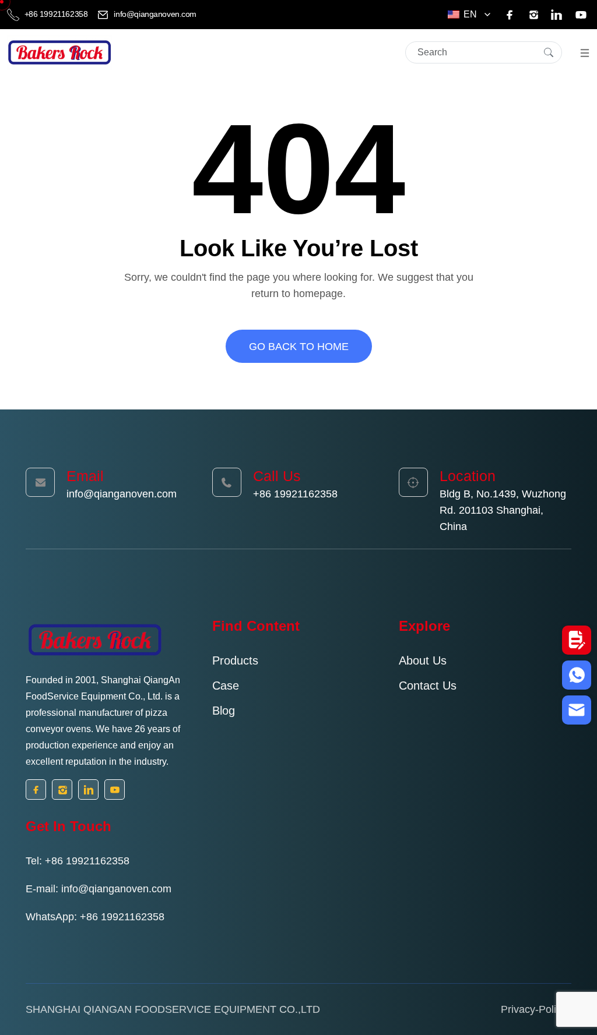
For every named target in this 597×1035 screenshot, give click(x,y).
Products (235, 660)
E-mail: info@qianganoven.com (98, 889)
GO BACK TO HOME (299, 346)
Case (225, 685)
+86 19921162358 (56, 14)
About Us (423, 660)
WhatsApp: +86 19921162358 (95, 917)
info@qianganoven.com (154, 14)
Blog (223, 710)
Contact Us (427, 685)
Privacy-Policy (534, 1009)
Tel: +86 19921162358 (77, 861)
